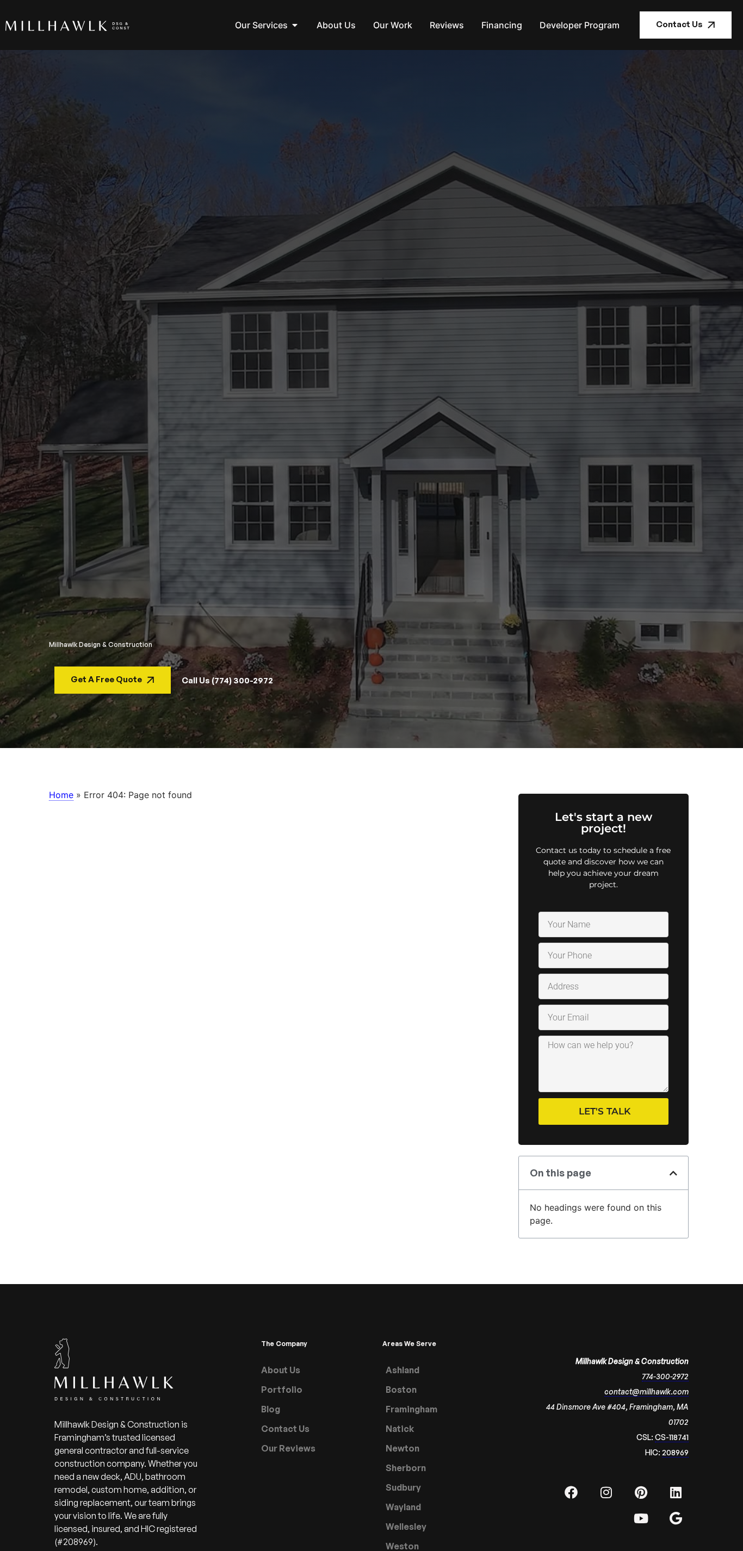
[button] (673, 1173)
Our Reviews (288, 1448)
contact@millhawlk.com (646, 1391)
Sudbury (403, 1487)
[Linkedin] (675, 1492)
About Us (280, 1370)
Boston (401, 1389)
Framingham (411, 1409)
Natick (400, 1428)
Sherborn (406, 1467)
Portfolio (281, 1389)
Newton (402, 1448)
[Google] (675, 1518)
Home (61, 794)
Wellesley (406, 1526)
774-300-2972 (665, 1376)
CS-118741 (672, 1437)
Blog (270, 1409)
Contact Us (285, 1428)
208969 (675, 1452)
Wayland (403, 1507)
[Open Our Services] (294, 25)
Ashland (402, 1370)
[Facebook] (571, 1492)
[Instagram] (606, 1492)
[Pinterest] (641, 1492)
